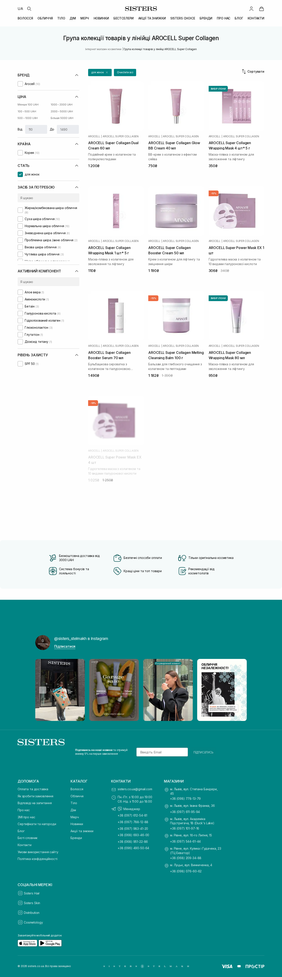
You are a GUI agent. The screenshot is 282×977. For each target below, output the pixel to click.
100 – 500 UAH (27, 111)
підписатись (203, 752)
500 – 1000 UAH (28, 118)
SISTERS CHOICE (182, 18)
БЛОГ (239, 18)
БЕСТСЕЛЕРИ (123, 18)
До (52, 129)
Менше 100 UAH (28, 104)
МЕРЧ (84, 18)
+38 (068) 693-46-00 (133, 835)
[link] (261, 8)
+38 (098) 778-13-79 (185, 798)
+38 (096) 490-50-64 (133, 848)
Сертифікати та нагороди (37, 824)
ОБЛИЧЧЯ (45, 18)
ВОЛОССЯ (25, 18)
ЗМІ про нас (26, 817)
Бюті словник (27, 838)
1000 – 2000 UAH (61, 104)
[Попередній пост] (42, 690)
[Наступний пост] (239, 690)
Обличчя (76, 796)
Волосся (76, 789)
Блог (21, 831)
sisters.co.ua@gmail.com (135, 789)
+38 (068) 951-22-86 (133, 841)
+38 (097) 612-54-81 (132, 815)
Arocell (94, 136)
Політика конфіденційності (38, 859)
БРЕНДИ (206, 18)
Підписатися (64, 646)
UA (20, 8)
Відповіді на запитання (35, 803)
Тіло (73, 803)
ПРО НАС (223, 18)
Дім (73, 810)
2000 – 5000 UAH (62, 111)
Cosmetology (33, 922)
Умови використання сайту (38, 852)
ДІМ (73, 18)
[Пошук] (29, 8)
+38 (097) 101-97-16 (184, 828)
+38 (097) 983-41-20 (133, 828)
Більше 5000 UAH (62, 118)
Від (20, 129)
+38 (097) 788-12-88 (133, 822)
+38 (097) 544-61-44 (185, 841)
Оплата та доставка (33, 789)
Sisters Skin (32, 903)
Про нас (24, 810)
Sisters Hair (32, 893)
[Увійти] (251, 8)
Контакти (25, 845)
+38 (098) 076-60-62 (186, 871)
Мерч (74, 817)
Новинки (76, 824)
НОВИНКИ (101, 18)
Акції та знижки (81, 831)
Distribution (31, 913)
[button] (100, 72)
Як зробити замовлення (35, 796)
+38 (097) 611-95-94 (185, 812)
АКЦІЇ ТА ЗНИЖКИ (152, 18)
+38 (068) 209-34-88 (185, 858)
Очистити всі (125, 72)
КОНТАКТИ (256, 18)
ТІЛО (61, 18)
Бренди (76, 838)
